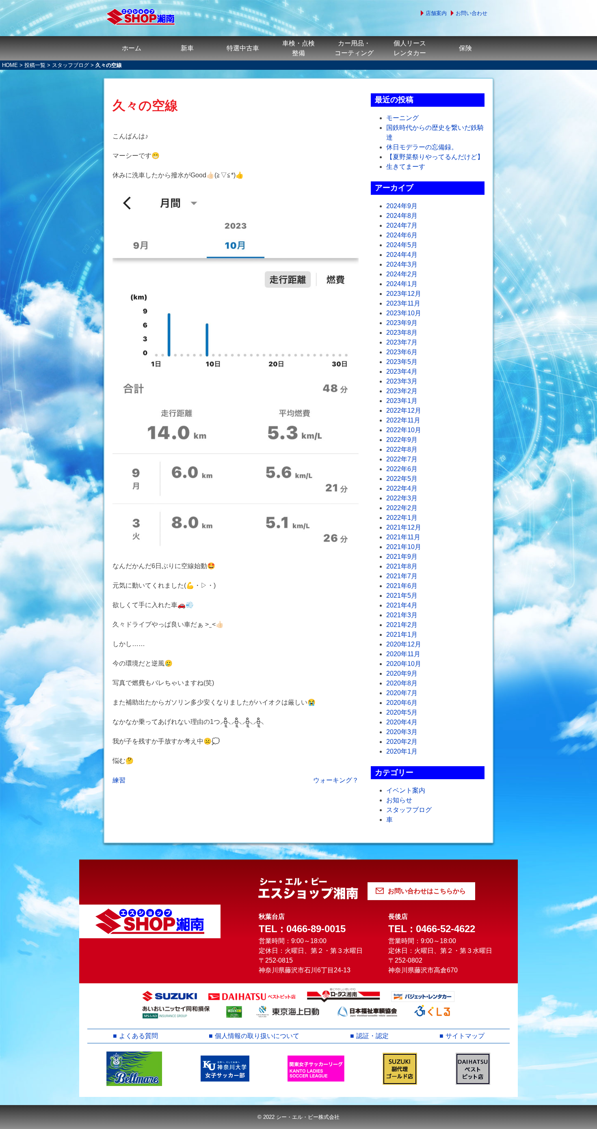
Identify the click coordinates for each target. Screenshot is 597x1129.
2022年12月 (403, 410)
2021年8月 (401, 566)
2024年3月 (401, 264)
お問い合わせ (471, 13)
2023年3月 (401, 381)
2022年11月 (403, 420)
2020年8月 (401, 683)
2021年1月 (401, 634)
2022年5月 (401, 478)
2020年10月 (403, 663)
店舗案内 (436, 13)
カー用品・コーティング (354, 48)
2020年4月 (401, 722)
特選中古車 (243, 48)
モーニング (402, 117)
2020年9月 (401, 673)
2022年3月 (401, 498)
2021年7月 (401, 576)
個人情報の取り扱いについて (257, 1035)
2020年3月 (401, 731)
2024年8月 (401, 215)
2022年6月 (401, 468)
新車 (187, 48)
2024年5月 (401, 244)
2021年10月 (403, 546)
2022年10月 (403, 430)
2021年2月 (401, 624)
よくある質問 (138, 1035)
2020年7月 (401, 692)
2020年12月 (403, 644)
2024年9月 (401, 206)
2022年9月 (401, 439)
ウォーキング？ (336, 780)
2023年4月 (401, 371)
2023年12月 (403, 293)
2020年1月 (401, 751)
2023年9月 (401, 322)
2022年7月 (401, 459)
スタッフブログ (70, 65)
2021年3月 (401, 615)
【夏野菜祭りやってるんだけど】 (435, 156)
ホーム (131, 48)
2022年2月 (401, 507)
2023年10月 (403, 313)
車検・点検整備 (298, 48)
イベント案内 (405, 790)
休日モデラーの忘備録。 (422, 147)
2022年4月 (401, 488)
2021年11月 (403, 537)
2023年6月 (401, 352)
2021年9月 (401, 556)
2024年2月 (401, 274)
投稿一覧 (34, 65)
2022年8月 (401, 449)
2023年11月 (403, 303)
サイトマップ (465, 1035)
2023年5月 (401, 361)
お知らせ (399, 800)
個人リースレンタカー (410, 48)
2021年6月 (401, 585)
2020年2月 (401, 741)
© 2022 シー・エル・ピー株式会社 (298, 1117)
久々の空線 (145, 105)
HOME (10, 65)
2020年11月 (403, 654)
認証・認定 (372, 1035)
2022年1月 (401, 517)
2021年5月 (401, 595)
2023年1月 (401, 400)
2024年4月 (401, 254)
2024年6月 (401, 235)
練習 (118, 780)
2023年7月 (401, 342)
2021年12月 (403, 527)
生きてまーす (405, 166)
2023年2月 (401, 391)
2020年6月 (401, 702)
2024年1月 (401, 283)
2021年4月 (401, 605)
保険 (465, 48)
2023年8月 (401, 332)
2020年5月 (401, 712)
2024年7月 (401, 225)
